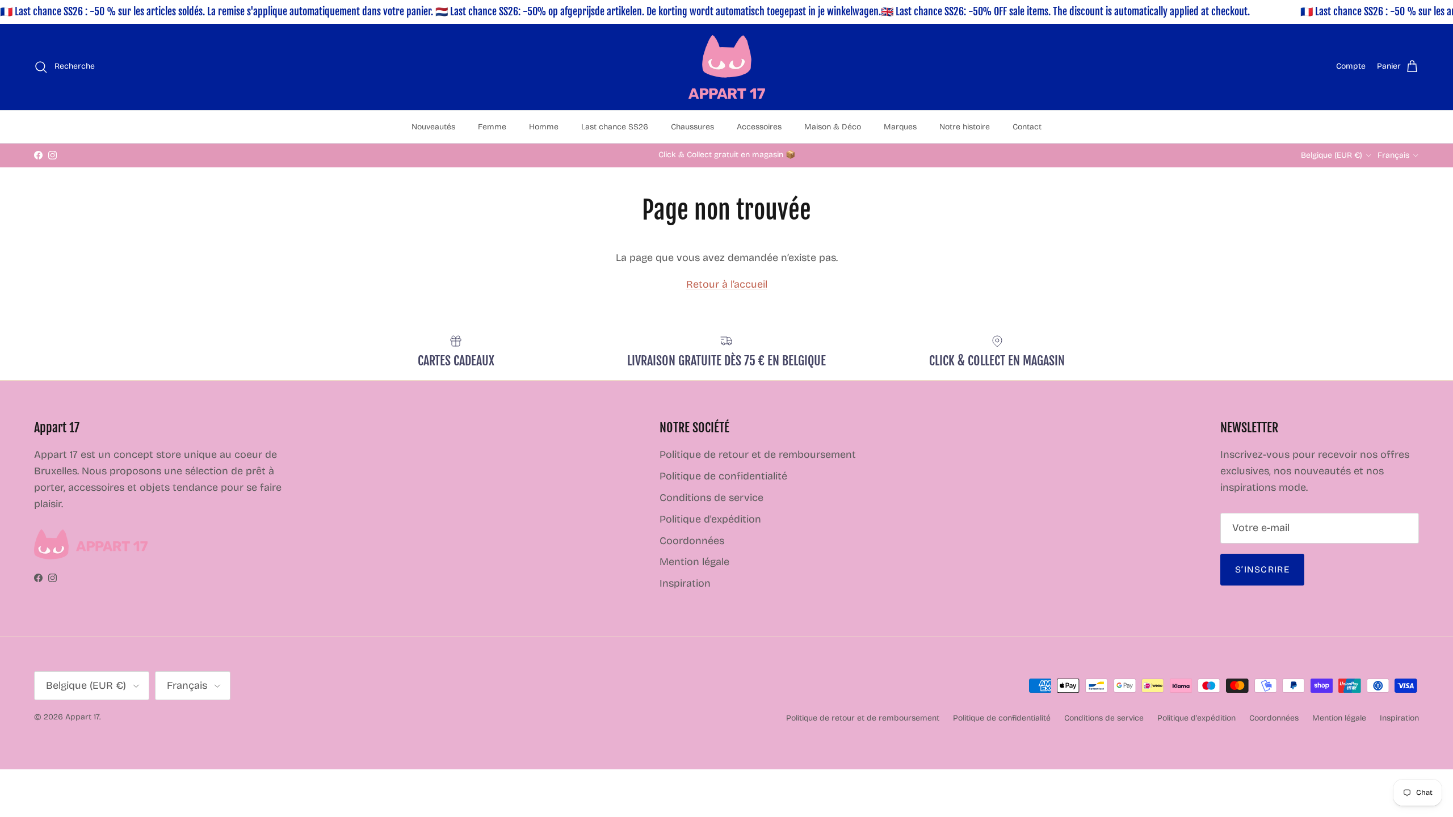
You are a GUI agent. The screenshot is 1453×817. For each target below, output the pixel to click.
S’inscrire (1262, 569)
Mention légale (694, 561)
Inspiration (685, 583)
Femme (492, 127)
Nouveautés (433, 127)
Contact (1027, 127)
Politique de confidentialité (723, 476)
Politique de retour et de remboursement (758, 454)
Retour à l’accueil (726, 284)
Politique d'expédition (710, 519)
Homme (543, 127)
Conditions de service (711, 497)
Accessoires (759, 127)
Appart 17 (82, 717)
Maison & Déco (832, 127)
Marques (900, 127)
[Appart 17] (726, 67)
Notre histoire (964, 127)
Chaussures (692, 127)
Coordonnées (692, 540)
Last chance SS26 (614, 127)
